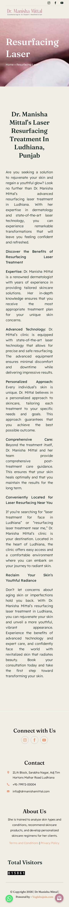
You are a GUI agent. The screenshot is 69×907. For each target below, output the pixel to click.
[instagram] (49, 3)
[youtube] (62, 3)
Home (10, 64)
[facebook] (55, 3)
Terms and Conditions (24, 843)
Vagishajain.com (42, 897)
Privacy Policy (50, 843)
